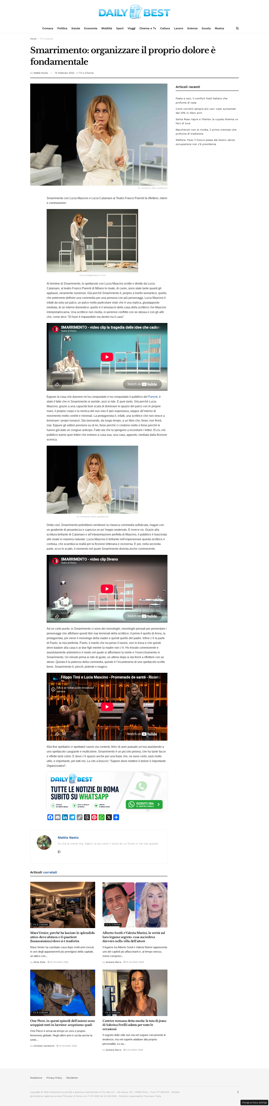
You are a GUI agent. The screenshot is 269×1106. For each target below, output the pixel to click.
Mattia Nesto (41, 73)
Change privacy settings (254, 1102)
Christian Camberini (43, 1046)
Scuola (206, 28)
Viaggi (131, 28)
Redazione (36, 1077)
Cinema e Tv (147, 28)
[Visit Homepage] (134, 12)
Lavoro (178, 28)
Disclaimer (72, 1077)
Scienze (192, 28)
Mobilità (106, 28)
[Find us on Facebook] (238, 1092)
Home (33, 38)
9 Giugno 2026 (134, 1050)
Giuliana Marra (113, 962)
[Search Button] (237, 28)
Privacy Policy (54, 1077)
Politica (62, 28)
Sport (120, 28)
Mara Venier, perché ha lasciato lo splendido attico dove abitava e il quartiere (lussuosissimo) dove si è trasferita (62, 937)
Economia (90, 28)
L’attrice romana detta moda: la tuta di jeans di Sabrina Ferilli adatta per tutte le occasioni (134, 1025)
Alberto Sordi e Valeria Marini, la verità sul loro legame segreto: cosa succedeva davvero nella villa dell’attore (133, 937)
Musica (219, 28)
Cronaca (47, 28)
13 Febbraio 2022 (64, 73)
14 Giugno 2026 (67, 1046)
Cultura (165, 28)
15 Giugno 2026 (134, 962)
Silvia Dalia (39, 962)
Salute (75, 28)
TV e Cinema (46, 38)
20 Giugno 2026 (58, 962)
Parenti (153, 396)
